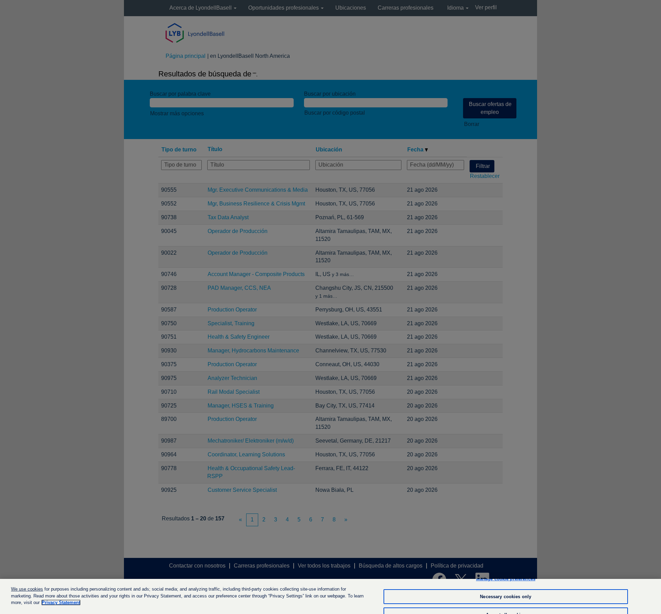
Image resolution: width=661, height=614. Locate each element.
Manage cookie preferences (505, 578)
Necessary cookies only (505, 596)
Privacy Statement (61, 602)
